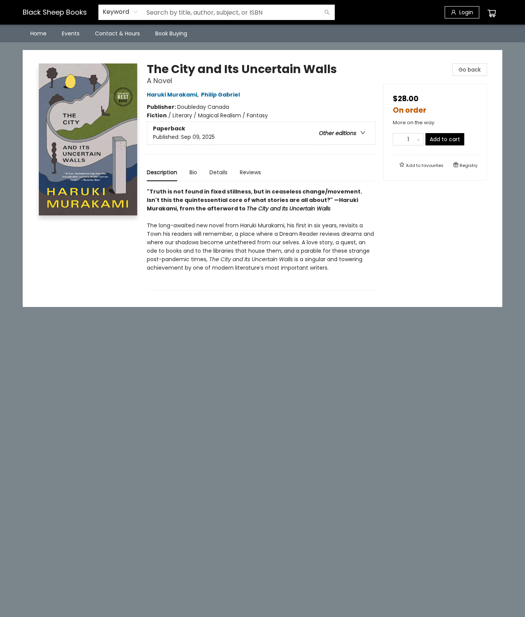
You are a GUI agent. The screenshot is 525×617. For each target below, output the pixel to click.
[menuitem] (38, 33)
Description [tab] (162, 172)
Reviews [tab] (250, 172)
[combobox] (120, 12)
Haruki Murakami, (173, 94)
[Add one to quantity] (418, 139)
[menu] (262, 33)
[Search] (327, 12)
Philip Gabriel (220, 94)
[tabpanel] (261, 238)
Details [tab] (218, 172)
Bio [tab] (193, 172)
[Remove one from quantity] (398, 139)
